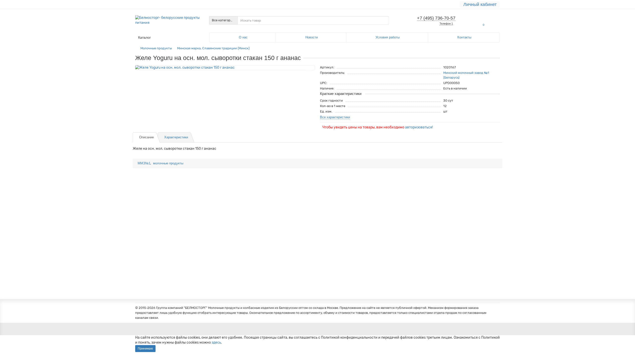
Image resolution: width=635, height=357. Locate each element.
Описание (146, 137)
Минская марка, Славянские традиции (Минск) (213, 48)
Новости (311, 37)
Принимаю (145, 348)
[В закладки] (309, 70)
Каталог (144, 37)
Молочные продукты (156, 48)
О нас (243, 37)
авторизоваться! (419, 127)
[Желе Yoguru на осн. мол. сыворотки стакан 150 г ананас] (225, 67)
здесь (216, 342)
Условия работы (388, 37)
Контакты (464, 37)
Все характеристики (335, 117)
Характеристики (176, 137)
